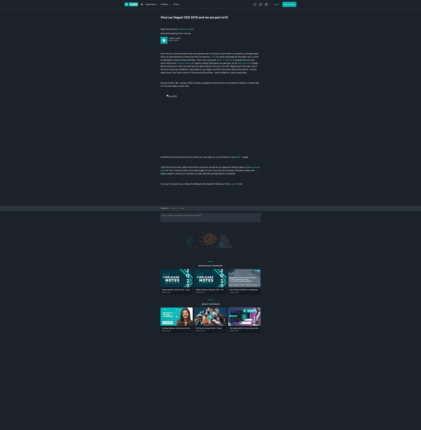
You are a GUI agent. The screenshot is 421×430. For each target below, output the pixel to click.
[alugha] (131, 4)
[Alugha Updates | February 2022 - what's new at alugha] (210, 286)
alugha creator (175, 38)
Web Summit (244, 63)
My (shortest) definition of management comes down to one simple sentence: (258, 290)
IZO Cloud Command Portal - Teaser (209, 328)
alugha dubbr (150, 4)
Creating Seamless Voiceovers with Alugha (177, 328)
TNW (213, 57)
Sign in (277, 4)
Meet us (239, 157)
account (233, 184)
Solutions (164, 4)
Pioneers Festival (184, 63)
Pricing (176, 4)
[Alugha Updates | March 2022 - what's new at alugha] (177, 286)
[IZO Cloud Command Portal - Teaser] (210, 325)
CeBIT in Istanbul (224, 60)
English (191, 29)
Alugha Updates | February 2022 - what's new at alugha (216, 290)
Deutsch (182, 29)
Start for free (289, 4)
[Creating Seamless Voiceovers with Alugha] (177, 325)
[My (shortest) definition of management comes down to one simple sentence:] (244, 286)
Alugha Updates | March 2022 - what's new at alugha (181, 290)
